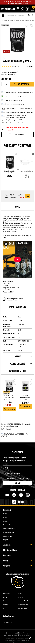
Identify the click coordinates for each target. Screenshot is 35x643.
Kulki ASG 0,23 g (8, 20)
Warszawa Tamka (23, 604)
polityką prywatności (24, 479)
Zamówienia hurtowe (9, 525)
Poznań (20, 593)
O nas (5, 514)
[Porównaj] (26, 25)
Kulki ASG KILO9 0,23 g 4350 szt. (9, 172)
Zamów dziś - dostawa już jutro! (19, 3)
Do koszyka (11, 409)
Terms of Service (20, 642)
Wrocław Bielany (22, 608)
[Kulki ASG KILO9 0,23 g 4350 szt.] (10, 160)
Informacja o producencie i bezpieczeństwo (15, 299)
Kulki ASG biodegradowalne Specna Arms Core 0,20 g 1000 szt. (25, 397)
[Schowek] (22, 9)
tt (11, 502)
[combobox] (20, 15)
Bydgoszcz (6, 593)
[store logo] (7, 9)
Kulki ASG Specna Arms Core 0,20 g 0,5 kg (9, 396)
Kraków (5, 604)
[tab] (17, 209)
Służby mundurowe (8, 528)
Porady (5, 560)
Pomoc (5, 517)
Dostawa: (4, 74)
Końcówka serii (6, 393)
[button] (17, 72)
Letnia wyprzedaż (7, 391)
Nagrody (5, 540)
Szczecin (20, 597)
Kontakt (5, 521)
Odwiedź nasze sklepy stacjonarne (17, 574)
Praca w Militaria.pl (8, 532)
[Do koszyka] (27, 196)
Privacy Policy (10, 642)
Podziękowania (7, 536)
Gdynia (5, 597)
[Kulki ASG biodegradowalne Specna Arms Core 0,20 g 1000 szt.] (25, 387)
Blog (21, 502)
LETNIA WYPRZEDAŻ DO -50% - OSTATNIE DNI (18, 1)
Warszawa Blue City (23, 601)
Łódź (4, 608)
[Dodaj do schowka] (31, 25)
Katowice (6, 601)
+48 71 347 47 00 (7, 622)
